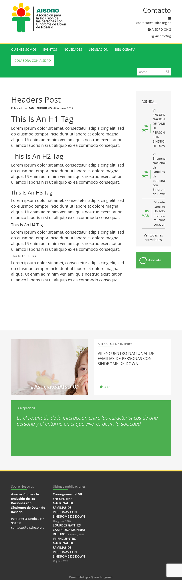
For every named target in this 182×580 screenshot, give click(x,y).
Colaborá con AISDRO (32, 60)
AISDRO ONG (161, 29)
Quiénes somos (24, 49)
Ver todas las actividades (153, 237)
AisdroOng (163, 36)
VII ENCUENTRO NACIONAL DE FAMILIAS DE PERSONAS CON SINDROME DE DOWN (126, 358)
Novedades (73, 49)
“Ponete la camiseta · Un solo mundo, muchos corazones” (162, 213)
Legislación (98, 49)
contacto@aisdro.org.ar (153, 23)
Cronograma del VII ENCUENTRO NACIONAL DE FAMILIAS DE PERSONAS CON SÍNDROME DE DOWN (69, 505)
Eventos (50, 49)
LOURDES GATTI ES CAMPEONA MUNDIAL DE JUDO (69, 529)
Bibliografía (125, 49)
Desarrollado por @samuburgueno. (91, 577)
